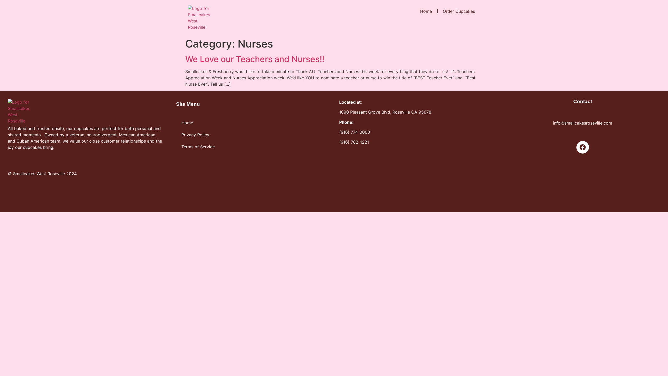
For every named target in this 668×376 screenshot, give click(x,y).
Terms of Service (198, 146)
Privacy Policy (195, 134)
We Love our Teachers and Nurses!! (254, 59)
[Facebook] (582, 147)
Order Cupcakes (459, 11)
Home (426, 11)
